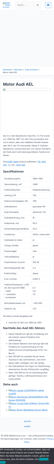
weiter (27, 426)
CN (38, 161)
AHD (18, 165)
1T (9, 165)
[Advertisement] (27, 38)
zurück (27, 421)
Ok (40, 459)
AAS (44, 161)
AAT (5, 165)
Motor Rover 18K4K (38, 410)
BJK (23, 165)
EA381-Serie (12, 161)
